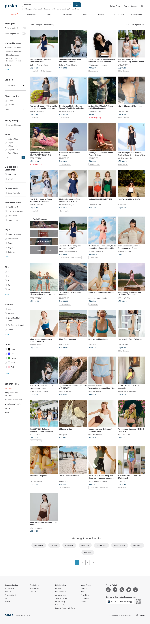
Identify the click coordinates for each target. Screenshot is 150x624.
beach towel (38, 545)
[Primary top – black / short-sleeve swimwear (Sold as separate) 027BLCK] (102, 43)
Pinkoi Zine (8, 592)
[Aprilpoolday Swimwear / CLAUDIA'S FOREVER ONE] (44, 137)
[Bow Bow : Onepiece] (44, 460)
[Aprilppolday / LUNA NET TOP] (102, 183)
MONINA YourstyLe (37, 111)
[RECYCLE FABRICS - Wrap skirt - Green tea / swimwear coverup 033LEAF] (102, 460)
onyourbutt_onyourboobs (97, 298)
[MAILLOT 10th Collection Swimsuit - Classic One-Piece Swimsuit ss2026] (44, 413)
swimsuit (8, 408)
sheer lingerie (37, 9)
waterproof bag (119, 545)
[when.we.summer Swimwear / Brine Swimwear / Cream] (131, 230)
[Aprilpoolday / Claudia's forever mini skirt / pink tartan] (102, 90)
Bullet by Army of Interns (39, 65)
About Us (84, 588)
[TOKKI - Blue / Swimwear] (73, 460)
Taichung (47, 9)
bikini (7, 412)
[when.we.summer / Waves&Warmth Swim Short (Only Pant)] (102, 370)
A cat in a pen (27, 9)
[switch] (15, 28)
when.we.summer (124, 251)
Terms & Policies (61, 598)
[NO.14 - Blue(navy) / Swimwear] (131, 90)
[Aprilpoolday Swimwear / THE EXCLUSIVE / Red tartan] (131, 277)
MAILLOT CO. (123, 65)
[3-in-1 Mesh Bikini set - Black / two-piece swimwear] (73, 43)
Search (77, 4)
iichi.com (84, 605)
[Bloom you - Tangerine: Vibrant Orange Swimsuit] (102, 137)
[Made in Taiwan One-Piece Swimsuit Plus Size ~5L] (73, 183)
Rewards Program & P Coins (65, 608)
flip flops (54, 545)
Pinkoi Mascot (85, 598)
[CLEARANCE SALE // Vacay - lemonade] (131, 370)
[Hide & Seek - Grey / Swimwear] (131, 323)
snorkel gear (101, 545)
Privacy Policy (60, 601)
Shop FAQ (33, 592)
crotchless (75, 9)
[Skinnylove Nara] (73, 413)
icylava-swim (64, 344)
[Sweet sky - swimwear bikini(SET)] (102, 277)
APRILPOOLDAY (94, 111)
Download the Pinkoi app (121, 602)
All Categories (9, 588)
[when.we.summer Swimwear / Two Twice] (44, 507)
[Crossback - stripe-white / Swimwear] (73, 137)
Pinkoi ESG (85, 595)
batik (53, 9)
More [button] (7, 69)
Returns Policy (60, 605)
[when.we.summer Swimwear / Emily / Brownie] (102, 413)
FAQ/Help (58, 588)
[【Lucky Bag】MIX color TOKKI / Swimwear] (73, 277)
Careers (83, 601)
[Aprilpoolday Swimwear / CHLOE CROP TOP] (131, 413)
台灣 (68, 9)
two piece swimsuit (12, 404)
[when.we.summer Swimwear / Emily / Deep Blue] (44, 323)
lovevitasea (122, 205)
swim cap (87, 552)
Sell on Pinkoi (115, 6)
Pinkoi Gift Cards (10, 595)
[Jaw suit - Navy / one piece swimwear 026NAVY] (44, 43)
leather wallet (61, 9)
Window (7, 601)
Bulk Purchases (60, 592)
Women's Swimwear (13, 399)
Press (83, 592)
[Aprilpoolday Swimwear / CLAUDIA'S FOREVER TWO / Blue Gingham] (44, 277)
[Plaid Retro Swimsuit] (73, 323)
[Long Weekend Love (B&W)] (131, 183)
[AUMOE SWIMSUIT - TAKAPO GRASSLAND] (131, 460)
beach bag (137, 545)
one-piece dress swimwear (11, 394)
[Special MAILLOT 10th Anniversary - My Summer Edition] (131, 43)
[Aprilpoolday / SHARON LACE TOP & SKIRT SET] (73, 370)
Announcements (60, 595)
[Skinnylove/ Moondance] (102, 323)
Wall (6, 598)
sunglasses (69, 545)
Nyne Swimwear (36, 481)
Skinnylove (92, 344)
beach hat (85, 545)
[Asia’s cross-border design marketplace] (11, 6)
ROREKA (121, 481)
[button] (23, 157)
